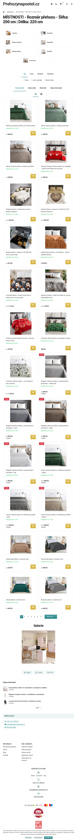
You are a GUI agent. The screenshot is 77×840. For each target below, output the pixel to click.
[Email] (51, 4)
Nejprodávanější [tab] (56, 88)
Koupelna (50, 42)
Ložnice (14, 33)
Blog (4, 752)
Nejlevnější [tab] (32, 88)
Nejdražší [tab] (43, 88)
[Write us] (38, 793)
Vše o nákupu (27, 744)
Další (37, 708)
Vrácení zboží (26, 752)
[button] (33, 133)
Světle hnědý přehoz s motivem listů (17, 559)
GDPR (5, 750)
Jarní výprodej (37, 80)
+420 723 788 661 (13, 721)
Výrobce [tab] (40, 74)
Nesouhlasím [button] (38, 837)
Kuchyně (49, 33)
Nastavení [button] (28, 837)
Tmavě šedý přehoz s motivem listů (52, 559)
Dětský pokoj (16, 51)
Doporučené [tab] (19, 88)
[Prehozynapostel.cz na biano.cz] (38, 825)
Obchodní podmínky (9, 747)
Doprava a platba (27, 747)
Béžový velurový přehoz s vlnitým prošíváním (20, 166)
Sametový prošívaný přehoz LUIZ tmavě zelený (20, 126)
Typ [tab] (24, 74)
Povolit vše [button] (48, 837)
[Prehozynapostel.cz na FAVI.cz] (38, 813)
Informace (7, 744)
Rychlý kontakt (11, 727)
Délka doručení (26, 750)
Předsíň (49, 51)
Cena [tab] (31, 74)
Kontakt (5, 755)
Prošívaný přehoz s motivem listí (51, 600)
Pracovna (32, 60)
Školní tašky (50, 80)
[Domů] (3, 12)
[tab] (35, 94)
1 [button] (22, 617)
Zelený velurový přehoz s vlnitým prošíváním (55, 126)
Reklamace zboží (27, 755)
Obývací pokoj (16, 42)
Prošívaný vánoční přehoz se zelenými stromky (55, 338)
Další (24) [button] (50, 617)
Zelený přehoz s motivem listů (15, 600)
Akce (27, 80)
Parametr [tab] (50, 74)
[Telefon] (56, 4)
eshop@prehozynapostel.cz (16, 724)
